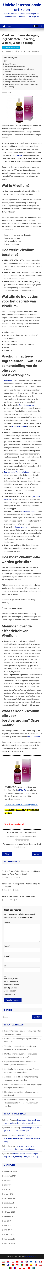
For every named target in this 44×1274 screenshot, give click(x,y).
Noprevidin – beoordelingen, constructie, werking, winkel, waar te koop (20, 1063)
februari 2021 (9, 1198)
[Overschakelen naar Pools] (40, 1264)
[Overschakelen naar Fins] (36, 1261)
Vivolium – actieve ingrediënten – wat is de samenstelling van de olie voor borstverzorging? (21, 75)
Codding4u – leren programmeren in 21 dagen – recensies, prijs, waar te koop (22, 1070)
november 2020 (10, 1207)
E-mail (7, 956)
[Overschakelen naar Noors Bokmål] (36, 1264)
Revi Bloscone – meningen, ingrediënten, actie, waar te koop (22, 1040)
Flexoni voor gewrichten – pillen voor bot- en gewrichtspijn (21, 1093)
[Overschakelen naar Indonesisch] (17, 1264)
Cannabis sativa (21, 527)
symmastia (17, 155)
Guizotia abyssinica (26, 405)
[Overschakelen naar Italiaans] (22, 1264)
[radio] (16, 840)
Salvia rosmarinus (28, 512)
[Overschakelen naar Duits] (3, 1264)
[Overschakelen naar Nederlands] (22, 1261)
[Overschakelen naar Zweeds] (33, 1267)
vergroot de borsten (19, 426)
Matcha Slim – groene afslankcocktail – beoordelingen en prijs (8, 854)
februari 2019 (9, 1239)
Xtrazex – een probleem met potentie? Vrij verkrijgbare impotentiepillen (21, 1078)
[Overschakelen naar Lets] (26, 1264)
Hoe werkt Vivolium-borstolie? (15, 66)
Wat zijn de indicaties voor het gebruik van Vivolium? (19, 70)
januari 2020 (9, 1216)
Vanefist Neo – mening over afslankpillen (18, 896)
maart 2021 (9, 1194)
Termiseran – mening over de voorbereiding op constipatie (21, 885)
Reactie (7, 923)
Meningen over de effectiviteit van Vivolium (20, 82)
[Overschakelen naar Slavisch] (19, 1267)
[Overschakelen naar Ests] (31, 1261)
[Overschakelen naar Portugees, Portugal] (10, 1267)
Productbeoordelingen (11, 47)
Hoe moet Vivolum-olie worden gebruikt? (19, 79)
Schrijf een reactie (32, 51)
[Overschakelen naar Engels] (26, 1261)
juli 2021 (7, 1180)
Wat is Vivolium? (10, 64)
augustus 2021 (10, 1176)
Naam (7, 946)
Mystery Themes (31, 1256)
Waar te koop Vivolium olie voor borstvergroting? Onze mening (22, 85)
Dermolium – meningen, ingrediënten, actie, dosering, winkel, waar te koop (38, 854)
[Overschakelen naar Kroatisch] (8, 1261)
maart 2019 (9, 1234)
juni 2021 (7, 1185)
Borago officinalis (22, 472)
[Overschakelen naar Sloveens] (24, 1267)
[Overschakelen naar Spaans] (29, 1267)
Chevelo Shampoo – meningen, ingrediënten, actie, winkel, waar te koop (22, 1138)
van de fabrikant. (33, 737)
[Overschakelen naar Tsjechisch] (12, 1261)
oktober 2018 (9, 1243)
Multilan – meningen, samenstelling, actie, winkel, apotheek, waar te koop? (20, 1055)
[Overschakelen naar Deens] (17, 1261)
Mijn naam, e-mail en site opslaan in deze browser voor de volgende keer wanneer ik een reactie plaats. (11, 986)
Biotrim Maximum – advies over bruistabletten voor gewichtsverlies (22, 1032)
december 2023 (10, 1171)
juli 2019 (7, 1221)
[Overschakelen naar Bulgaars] (3, 1261)
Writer (19, 51)
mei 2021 (8, 1189)
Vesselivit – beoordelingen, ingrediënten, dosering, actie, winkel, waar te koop (20, 1047)
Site (5, 966)
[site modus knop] (35, 26)
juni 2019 (7, 1225)
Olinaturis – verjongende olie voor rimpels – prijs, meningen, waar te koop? (23, 1086)
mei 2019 (8, 1230)
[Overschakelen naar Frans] (40, 1261)
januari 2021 (9, 1203)
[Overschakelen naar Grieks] (8, 1264)
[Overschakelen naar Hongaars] (12, 1264)
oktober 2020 (9, 1212)
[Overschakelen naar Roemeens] (15, 1267)
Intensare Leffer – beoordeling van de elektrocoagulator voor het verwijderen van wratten (21, 1103)
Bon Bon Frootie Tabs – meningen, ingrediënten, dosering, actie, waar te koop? (21, 872)
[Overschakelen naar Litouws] (31, 1264)
